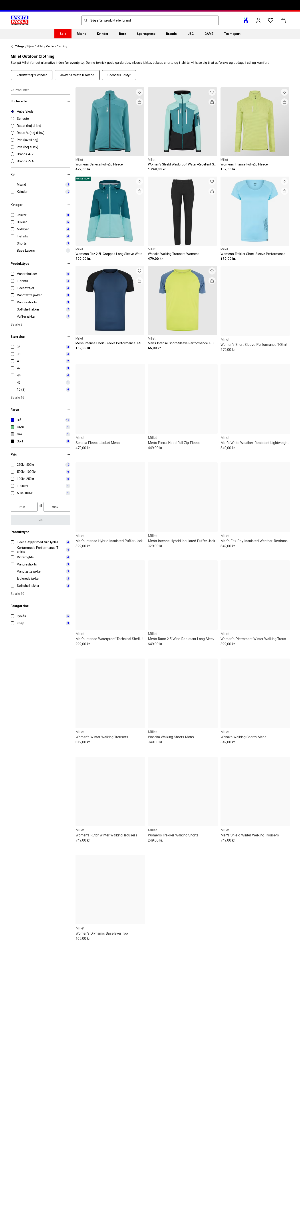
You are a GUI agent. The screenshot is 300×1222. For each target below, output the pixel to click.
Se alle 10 (17, 593)
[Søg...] (85, 20)
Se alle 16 (17, 397)
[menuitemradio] (40, 111)
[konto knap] (258, 20)
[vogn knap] (283, 20)
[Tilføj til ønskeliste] (139, 92)
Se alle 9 (16, 324)
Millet (40, 46)
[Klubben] (246, 20)
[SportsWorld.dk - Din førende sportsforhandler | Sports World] (19, 20)
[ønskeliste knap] (270, 20)
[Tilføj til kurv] (139, 102)
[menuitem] (63, 33)
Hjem (30, 46)
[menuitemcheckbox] (40, 184)
